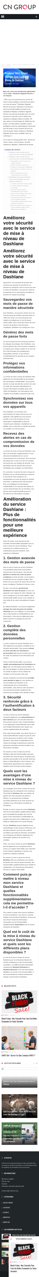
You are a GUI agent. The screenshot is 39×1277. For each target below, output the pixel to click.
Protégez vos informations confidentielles (21, 167)
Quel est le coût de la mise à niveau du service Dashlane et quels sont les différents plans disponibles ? (21, 207)
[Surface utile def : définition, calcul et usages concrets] (6, 1254)
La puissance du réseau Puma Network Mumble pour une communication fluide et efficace (19, 1081)
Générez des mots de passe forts (20, 165)
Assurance (6, 1207)
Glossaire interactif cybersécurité (13, 1186)
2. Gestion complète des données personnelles (20, 186)
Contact (4, 1184)
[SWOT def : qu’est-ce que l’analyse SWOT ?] (19, 1038)
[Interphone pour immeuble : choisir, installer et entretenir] (6, 1261)
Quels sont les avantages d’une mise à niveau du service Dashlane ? (21, 194)
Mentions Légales (8, 1179)
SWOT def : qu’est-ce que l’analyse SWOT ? (18, 1055)
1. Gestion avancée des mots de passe (21, 183)
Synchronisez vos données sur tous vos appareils (21, 170)
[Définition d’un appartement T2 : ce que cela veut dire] (6, 1245)
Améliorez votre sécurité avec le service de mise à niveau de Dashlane (21, 153)
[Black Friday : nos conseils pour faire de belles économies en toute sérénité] (23, 1251)
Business (14, 1262)
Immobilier (6, 1217)
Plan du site (6, 1181)
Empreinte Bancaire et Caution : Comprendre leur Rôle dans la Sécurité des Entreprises (18, 1138)
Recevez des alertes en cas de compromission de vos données (19, 174)
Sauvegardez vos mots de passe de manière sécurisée (20, 162)
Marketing (6, 1222)
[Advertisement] (19, 38)
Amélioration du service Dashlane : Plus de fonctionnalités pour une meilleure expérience (20, 179)
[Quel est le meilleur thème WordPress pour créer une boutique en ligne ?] (19, 1106)
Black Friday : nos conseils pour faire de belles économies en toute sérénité (23, 1268)
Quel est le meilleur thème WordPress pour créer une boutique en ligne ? (19, 1113)
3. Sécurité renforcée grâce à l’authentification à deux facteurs (19, 190)
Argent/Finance (8, 1202)
